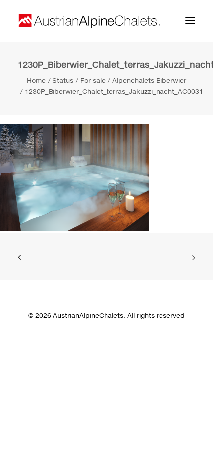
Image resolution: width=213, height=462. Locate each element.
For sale (93, 80)
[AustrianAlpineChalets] (89, 20)
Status (63, 80)
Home (36, 80)
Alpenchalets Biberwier (149, 80)
